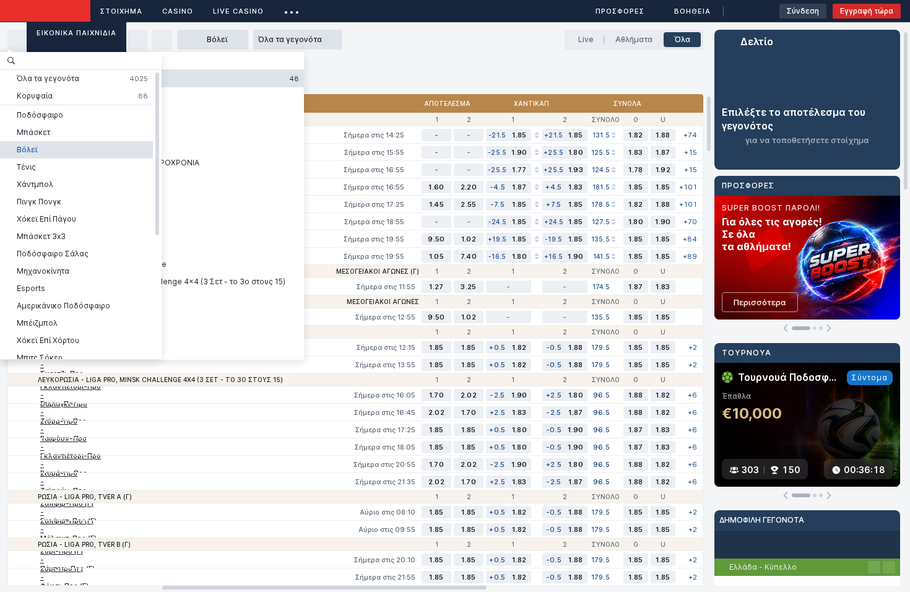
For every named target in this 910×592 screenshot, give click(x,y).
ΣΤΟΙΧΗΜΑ (121, 11)
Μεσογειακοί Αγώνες (383, 301)
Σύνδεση (803, 10)
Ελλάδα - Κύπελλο (763, 567)
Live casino (238, 11)
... (292, 9)
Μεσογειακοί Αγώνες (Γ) (377, 271)
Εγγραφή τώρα (866, 10)
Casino (177, 11)
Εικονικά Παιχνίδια (76, 32)
